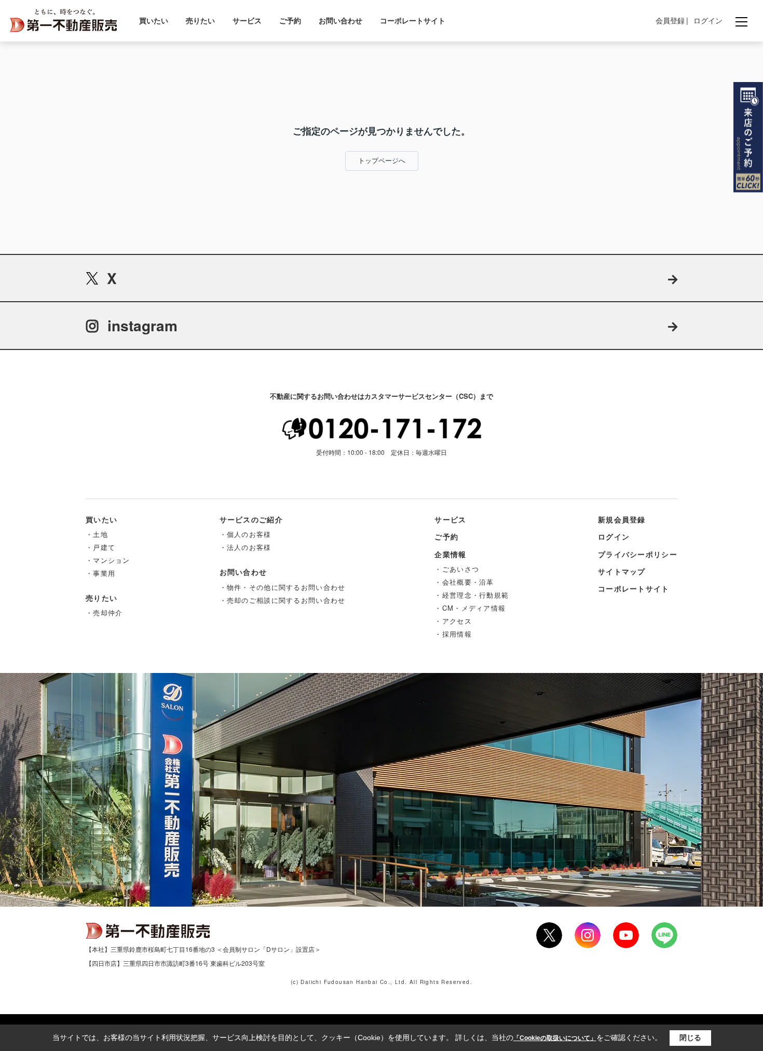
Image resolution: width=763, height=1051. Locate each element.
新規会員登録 (622, 519)
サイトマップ (622, 571)
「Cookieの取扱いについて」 (554, 1038)
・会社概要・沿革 (464, 582)
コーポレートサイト (412, 20)
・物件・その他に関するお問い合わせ (283, 587)
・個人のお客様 (245, 534)
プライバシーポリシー (637, 554)
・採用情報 (453, 634)
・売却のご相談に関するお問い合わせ (283, 600)
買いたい (153, 20)
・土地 (97, 534)
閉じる (690, 1037)
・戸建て (100, 547)
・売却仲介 (104, 612)
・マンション (108, 560)
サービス (247, 20)
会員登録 (670, 20)
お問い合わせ (340, 20)
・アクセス (453, 621)
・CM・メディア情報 (470, 608)
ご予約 (290, 20)
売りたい (200, 20)
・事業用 (100, 573)
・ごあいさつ (456, 569)
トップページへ (381, 161)
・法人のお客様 (245, 547)
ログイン (708, 20)
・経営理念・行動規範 (471, 595)
